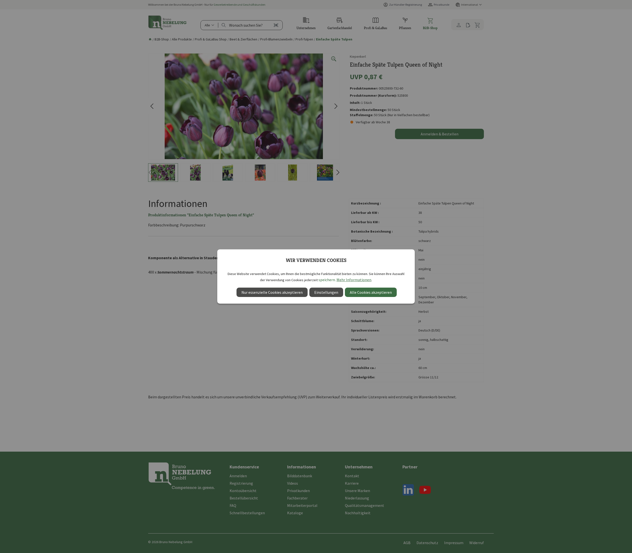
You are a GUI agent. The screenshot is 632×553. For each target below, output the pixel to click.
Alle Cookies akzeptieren (371, 292)
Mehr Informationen (353, 279)
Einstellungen (326, 292)
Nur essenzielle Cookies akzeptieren (272, 292)
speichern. (327, 279)
